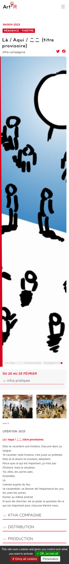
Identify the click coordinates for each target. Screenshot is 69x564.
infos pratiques (18, 380)
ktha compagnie (24, 515)
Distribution (21, 526)
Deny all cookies (26, 558)
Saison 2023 (11, 24)
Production (20, 538)
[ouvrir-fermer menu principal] (63, 7)
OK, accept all (48, 553)
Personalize (50, 558)
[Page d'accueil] (12, 5)
